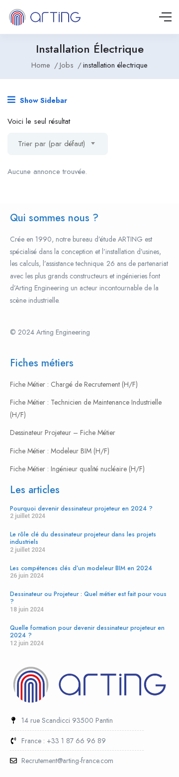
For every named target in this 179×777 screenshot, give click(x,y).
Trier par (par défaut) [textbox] (51, 143)
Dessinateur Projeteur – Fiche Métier (62, 432)
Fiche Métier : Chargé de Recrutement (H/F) (74, 384)
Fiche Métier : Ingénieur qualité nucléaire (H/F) (77, 469)
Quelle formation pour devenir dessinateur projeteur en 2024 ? (87, 631)
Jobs (67, 65)
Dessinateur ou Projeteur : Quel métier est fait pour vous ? (88, 598)
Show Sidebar (42, 100)
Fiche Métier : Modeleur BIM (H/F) (59, 451)
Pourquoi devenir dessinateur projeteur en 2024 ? (81, 508)
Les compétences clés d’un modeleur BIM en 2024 (81, 568)
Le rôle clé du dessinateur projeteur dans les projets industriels (83, 538)
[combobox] (57, 144)
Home (40, 65)
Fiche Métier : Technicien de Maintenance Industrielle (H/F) (86, 408)
